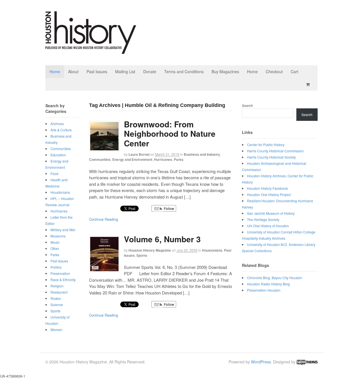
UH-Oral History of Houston (268, 225)
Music (55, 242)
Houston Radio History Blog (268, 283)
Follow (168, 208)
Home (54, 71)
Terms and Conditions (184, 71)
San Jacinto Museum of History (271, 213)
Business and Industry (202, 154)
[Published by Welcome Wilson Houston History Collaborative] (90, 51)
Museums (58, 235)
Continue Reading (103, 219)
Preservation (60, 273)
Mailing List (125, 71)
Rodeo (55, 298)
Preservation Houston (263, 290)
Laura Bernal (138, 154)
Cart (294, 71)
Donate (149, 71)
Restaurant (58, 292)
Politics (56, 267)
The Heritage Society (263, 219)
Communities (100, 159)
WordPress (261, 362)
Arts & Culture (61, 129)
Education (58, 154)
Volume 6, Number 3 (162, 239)
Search (247, 105)
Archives (57, 123)
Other (54, 248)
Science (56, 304)
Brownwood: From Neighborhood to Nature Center (170, 133)
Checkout (274, 71)
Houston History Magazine (149, 250)
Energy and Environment (132, 159)
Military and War (62, 229)
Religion (57, 285)
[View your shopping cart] (309, 84)
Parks (178, 159)
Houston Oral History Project (269, 194)
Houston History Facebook (267, 188)
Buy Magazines (225, 71)
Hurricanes (163, 159)
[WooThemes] (307, 362)
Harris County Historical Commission (275, 150)
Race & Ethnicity (63, 279)
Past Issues (96, 71)
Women (56, 329)
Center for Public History (265, 144)
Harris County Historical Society (271, 157)
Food (54, 173)
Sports (141, 255)
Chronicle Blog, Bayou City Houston (274, 277)
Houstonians (212, 250)
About (73, 71)
